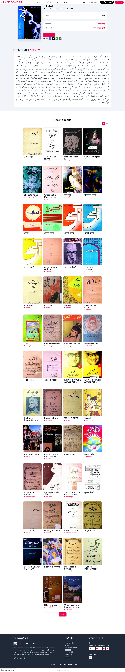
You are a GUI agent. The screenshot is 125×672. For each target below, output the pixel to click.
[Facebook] (90, 648)
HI (84, 2)
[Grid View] (103, 123)
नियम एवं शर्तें (68, 654)
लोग (43, 2)
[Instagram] (100, 648)
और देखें (62, 614)
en (90, 657)
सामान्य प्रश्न (57, 2)
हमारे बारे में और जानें (19, 658)
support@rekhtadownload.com (100, 645)
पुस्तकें (38, 2)
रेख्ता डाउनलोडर (69, 643)
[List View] (107, 123)
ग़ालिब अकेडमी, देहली (99, 28)
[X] (94, 648)
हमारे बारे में (49, 2)
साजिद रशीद (101, 24)
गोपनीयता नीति (69, 652)
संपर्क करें (64, 2)
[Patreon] (107, 648)
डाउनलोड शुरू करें (48, 35)
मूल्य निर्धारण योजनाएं (71, 647)
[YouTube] (97, 648)
